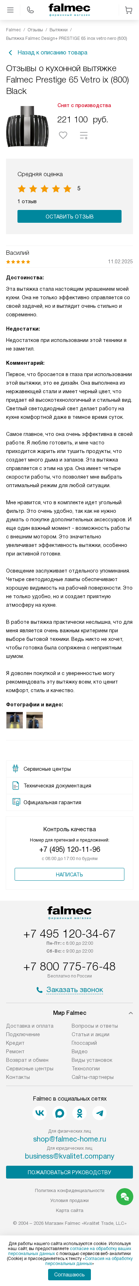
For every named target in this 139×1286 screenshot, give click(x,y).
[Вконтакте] (39, 1113)
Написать (69, 874)
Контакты (18, 1077)
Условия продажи (69, 1200)
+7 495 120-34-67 (69, 933)
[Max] (59, 1113)
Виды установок (92, 1060)
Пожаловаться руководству (69, 1172)
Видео (80, 1051)
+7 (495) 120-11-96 (69, 849)
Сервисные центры (29, 1068)
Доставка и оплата (29, 1026)
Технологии (86, 1068)
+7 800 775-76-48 (69, 966)
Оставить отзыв (70, 217)
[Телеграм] (99, 1113)
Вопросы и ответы (95, 1026)
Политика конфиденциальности (69, 1190)
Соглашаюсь (69, 1274)
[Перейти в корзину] (128, 10)
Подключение (23, 1034)
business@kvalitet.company (69, 1156)
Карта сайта (69, 1210)
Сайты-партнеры (93, 1077)
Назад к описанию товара (52, 52)
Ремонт (15, 1051)
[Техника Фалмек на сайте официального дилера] (69, 10)
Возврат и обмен (27, 1060)
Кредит (15, 1043)
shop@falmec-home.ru (69, 1139)
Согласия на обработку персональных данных (89, 1261)
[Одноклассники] (79, 1113)
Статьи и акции (90, 1034)
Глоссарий (84, 1043)
